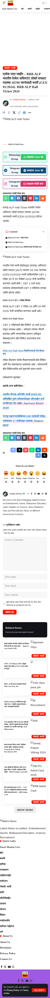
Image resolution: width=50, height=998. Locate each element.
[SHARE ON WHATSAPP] (6, 198)
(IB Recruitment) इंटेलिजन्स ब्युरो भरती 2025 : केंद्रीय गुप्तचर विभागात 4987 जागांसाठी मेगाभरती (15, 704)
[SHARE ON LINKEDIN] (36, 198)
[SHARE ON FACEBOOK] (18, 198)
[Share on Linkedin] (38, 450)
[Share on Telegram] (38, 455)
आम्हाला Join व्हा (35, 157)
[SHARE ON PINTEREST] (30, 198)
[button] (39, 990)
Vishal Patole (19, 100)
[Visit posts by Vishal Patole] (6, 103)
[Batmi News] (10, 3)
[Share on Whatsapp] (32, 450)
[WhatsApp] (13, 967)
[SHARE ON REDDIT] (43, 198)
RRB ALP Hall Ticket (15, 242)
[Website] (28, 494)
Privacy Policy (13, 990)
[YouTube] (38, 494)
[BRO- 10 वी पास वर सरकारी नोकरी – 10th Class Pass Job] (39, 688)
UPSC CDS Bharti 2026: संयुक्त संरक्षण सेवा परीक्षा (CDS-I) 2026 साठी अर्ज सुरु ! (16, 666)
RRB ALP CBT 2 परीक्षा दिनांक (18, 238)
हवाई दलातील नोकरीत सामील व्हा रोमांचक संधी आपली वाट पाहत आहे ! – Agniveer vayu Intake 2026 (16, 646)
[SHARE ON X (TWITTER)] (24, 198)
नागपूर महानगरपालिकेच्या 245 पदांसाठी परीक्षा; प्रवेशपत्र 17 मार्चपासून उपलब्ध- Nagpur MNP (24, 421)
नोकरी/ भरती (10, 68)
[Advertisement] (25, 38)
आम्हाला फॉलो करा (34, 183)
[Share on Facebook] (9, 112)
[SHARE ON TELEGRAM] (12, 198)
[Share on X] (14, 112)
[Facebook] (31, 494)
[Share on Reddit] (44, 450)
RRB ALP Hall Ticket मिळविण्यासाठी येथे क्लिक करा (24, 247)
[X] (35, 494)
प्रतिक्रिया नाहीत (33, 100)
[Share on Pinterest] (25, 450)
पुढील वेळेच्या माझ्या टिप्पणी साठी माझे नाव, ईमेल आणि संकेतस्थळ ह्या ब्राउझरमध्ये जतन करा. (23, 603)
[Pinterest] (46, 494)
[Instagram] (42, 494)
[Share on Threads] (44, 455)
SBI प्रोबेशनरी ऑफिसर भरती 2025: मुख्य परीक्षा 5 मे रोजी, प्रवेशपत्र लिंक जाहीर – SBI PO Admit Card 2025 (16, 769)
